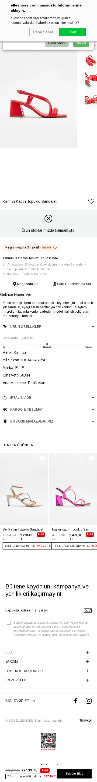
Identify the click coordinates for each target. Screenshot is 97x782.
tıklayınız (83, 634)
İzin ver (81, 43)
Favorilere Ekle (42, 458)
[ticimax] (85, 720)
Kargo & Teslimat (26, 409)
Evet (72, 32)
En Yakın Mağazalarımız (31, 421)
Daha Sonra (43, 32)
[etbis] (48, 742)
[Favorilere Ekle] (91, 202)
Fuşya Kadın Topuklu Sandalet (73, 529)
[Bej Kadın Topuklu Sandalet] (24, 489)
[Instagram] (89, 700)
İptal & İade (20, 398)
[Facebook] (76, 700)
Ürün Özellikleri (26, 327)
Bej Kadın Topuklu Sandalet (23, 529)
